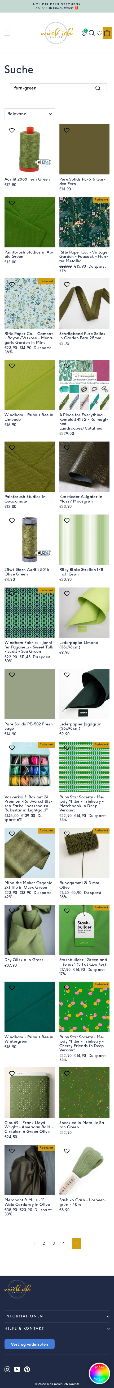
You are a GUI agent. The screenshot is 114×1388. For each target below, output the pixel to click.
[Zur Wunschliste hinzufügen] (12, 130)
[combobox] (58, 88)
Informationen (24, 1316)
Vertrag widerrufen (29, 1344)
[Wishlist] (99, 33)
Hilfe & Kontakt (25, 1328)
